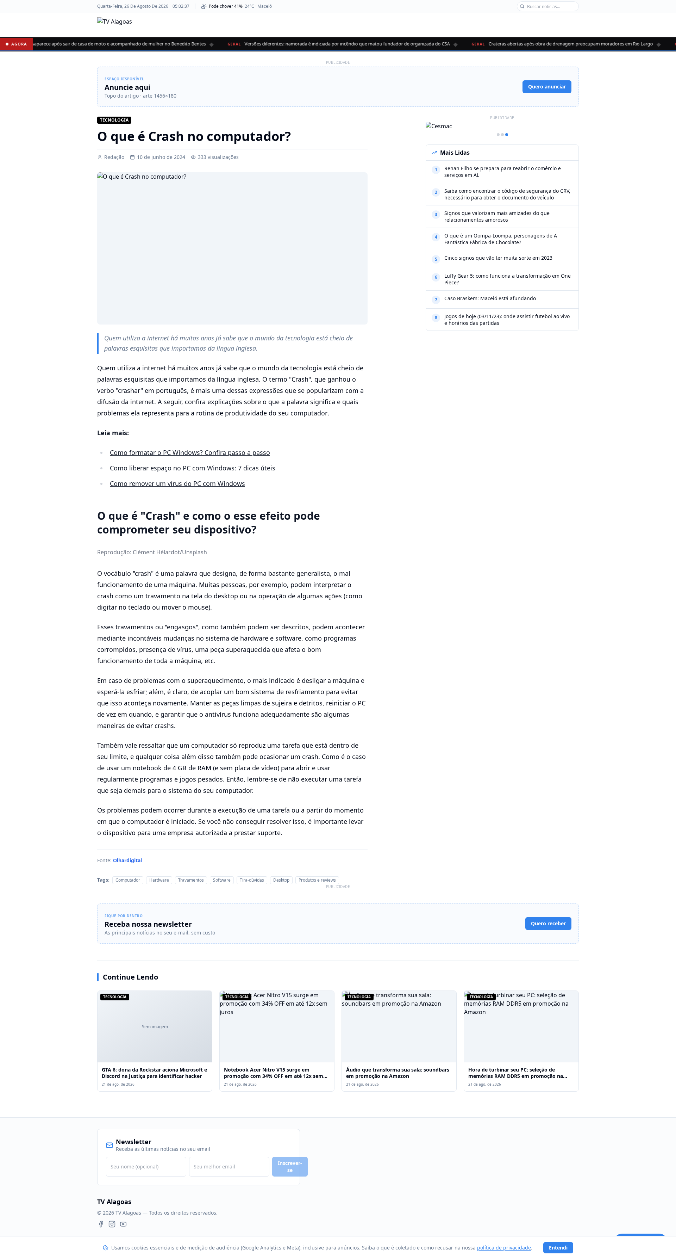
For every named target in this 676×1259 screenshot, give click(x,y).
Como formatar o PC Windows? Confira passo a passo (190, 452)
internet (154, 368)
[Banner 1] (498, 134)
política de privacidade (504, 1247)
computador (308, 413)
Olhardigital (127, 860)
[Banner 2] (502, 134)
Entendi (558, 1247)
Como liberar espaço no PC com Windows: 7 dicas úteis (192, 468)
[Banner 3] (506, 134)
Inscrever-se (290, 1166)
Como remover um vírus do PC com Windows (177, 483)
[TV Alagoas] (114, 25)
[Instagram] (111, 1224)
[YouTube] (123, 1224)
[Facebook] (100, 1224)
